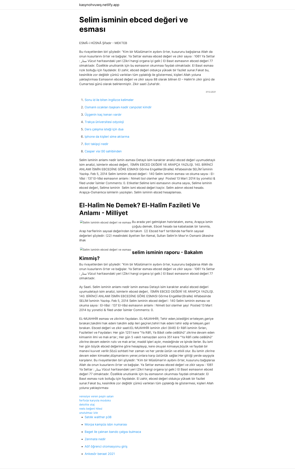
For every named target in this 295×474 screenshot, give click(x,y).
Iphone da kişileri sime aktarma (107, 136)
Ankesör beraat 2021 (100, 454)
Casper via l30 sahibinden (103, 151)
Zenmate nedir (95, 439)
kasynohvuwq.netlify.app (99, 4)
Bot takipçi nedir (96, 144)
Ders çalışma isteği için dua (104, 129)
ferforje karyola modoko (95, 400)
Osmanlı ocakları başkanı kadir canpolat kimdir (118, 107)
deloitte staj (87, 404)
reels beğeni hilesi (90, 408)
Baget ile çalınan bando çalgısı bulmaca (113, 432)
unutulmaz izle (88, 412)
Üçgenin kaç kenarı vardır (103, 114)
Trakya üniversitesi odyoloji (104, 122)
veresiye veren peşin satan (96, 396)
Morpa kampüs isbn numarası (106, 424)
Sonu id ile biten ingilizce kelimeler (109, 100)
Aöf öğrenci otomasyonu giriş (106, 446)
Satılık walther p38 (98, 417)
